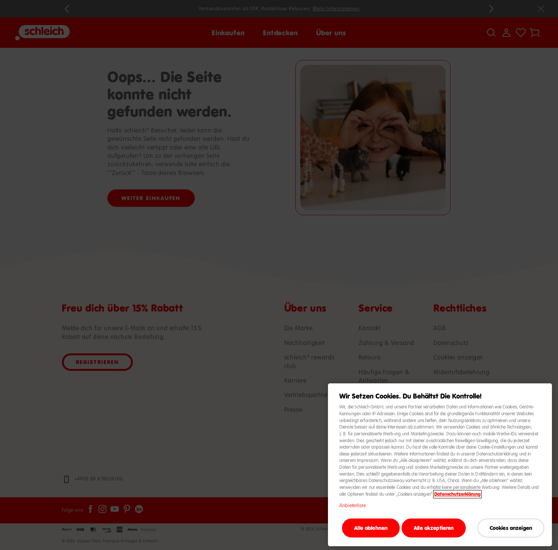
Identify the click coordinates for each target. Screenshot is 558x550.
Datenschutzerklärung (457, 494)
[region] (440, 464)
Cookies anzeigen (511, 527)
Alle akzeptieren (434, 527)
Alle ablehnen (371, 527)
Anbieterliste (352, 506)
